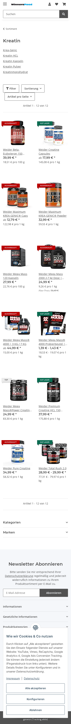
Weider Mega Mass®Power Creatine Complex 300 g (17, 408)
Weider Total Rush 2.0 (52, 468)
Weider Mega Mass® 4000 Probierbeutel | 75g (52, 342)
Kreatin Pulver (12, 66)
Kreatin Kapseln (13, 61)
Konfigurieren (35, 699)
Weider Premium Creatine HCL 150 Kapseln (49, 408)
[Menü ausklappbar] (5, 2)
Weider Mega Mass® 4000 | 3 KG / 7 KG (16, 342)
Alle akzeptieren (35, 688)
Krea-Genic (10, 50)
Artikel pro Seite (18, 96)
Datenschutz (32, 678)
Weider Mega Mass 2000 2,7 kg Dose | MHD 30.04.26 (51, 276)
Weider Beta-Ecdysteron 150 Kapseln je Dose (13, 152)
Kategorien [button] (12, 522)
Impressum (13, 678)
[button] (49, 4)
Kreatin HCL (10, 55)
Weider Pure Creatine (16, 468)
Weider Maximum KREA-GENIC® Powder (53, 213)
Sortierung (31, 88)
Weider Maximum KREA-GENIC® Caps (15, 213)
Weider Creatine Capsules (49, 151)
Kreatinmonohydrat (15, 72)
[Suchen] (63, 14)
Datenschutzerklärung (19, 576)
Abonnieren (53, 593)
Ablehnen (35, 710)
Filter (12, 88)
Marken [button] (9, 532)
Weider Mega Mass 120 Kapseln (15, 276)
